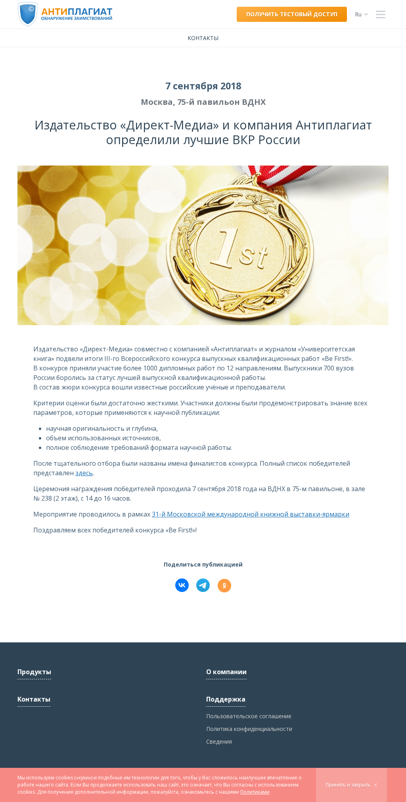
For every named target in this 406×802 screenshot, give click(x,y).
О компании (226, 671)
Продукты (34, 671)
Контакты (203, 38)
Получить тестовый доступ (291, 14)
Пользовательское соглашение (248, 716)
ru (358, 14)
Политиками (255, 792)
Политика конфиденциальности (249, 729)
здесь (84, 472)
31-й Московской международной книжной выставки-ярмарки (250, 514)
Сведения (219, 741)
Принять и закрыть (348, 784)
